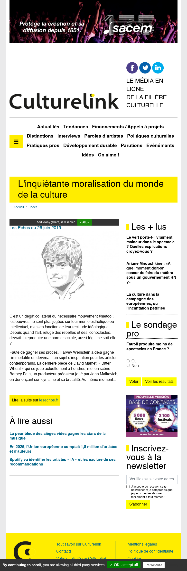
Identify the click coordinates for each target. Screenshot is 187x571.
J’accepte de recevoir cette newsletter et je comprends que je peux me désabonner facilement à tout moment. (152, 492)
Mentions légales (142, 545)
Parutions (131, 145)
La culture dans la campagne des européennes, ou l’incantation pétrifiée (145, 302)
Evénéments (160, 145)
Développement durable (90, 145)
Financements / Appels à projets (128, 127)
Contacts (64, 552)
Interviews (68, 136)
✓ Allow (84, 222)
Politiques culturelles (150, 136)
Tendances (75, 127)
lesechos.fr (48, 400)
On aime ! (108, 155)
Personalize (154, 565)
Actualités (48, 127)
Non (135, 366)
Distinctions (40, 136)
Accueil (18, 207)
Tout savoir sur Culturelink (78, 545)
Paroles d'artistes (103, 136)
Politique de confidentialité (150, 552)
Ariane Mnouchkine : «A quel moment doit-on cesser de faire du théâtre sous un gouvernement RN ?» (151, 273)
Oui (134, 361)
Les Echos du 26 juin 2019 (35, 228)
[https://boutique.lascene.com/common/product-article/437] (152, 416)
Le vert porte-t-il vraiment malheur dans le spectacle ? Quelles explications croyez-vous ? (150, 245)
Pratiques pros (43, 145)
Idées (88, 155)
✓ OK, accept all (124, 565)
